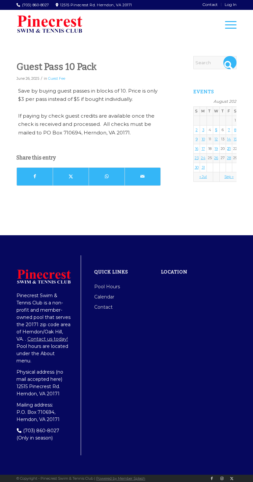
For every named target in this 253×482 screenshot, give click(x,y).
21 (229, 148)
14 (229, 139)
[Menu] (227, 25)
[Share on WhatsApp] (107, 176)
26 (216, 158)
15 (235, 139)
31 (203, 167)
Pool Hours (107, 287)
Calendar (104, 297)
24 (203, 158)
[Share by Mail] (142, 176)
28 (229, 158)
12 (216, 139)
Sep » (229, 176)
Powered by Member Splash (120, 478)
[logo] (49, 24)
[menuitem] (210, 4)
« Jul (203, 176)
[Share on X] (71, 176)
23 (197, 158)
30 (197, 167)
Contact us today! (47, 339)
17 (203, 148)
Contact (103, 307)
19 (216, 148)
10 (203, 139)
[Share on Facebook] (35, 176)
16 (196, 148)
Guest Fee (56, 78)
